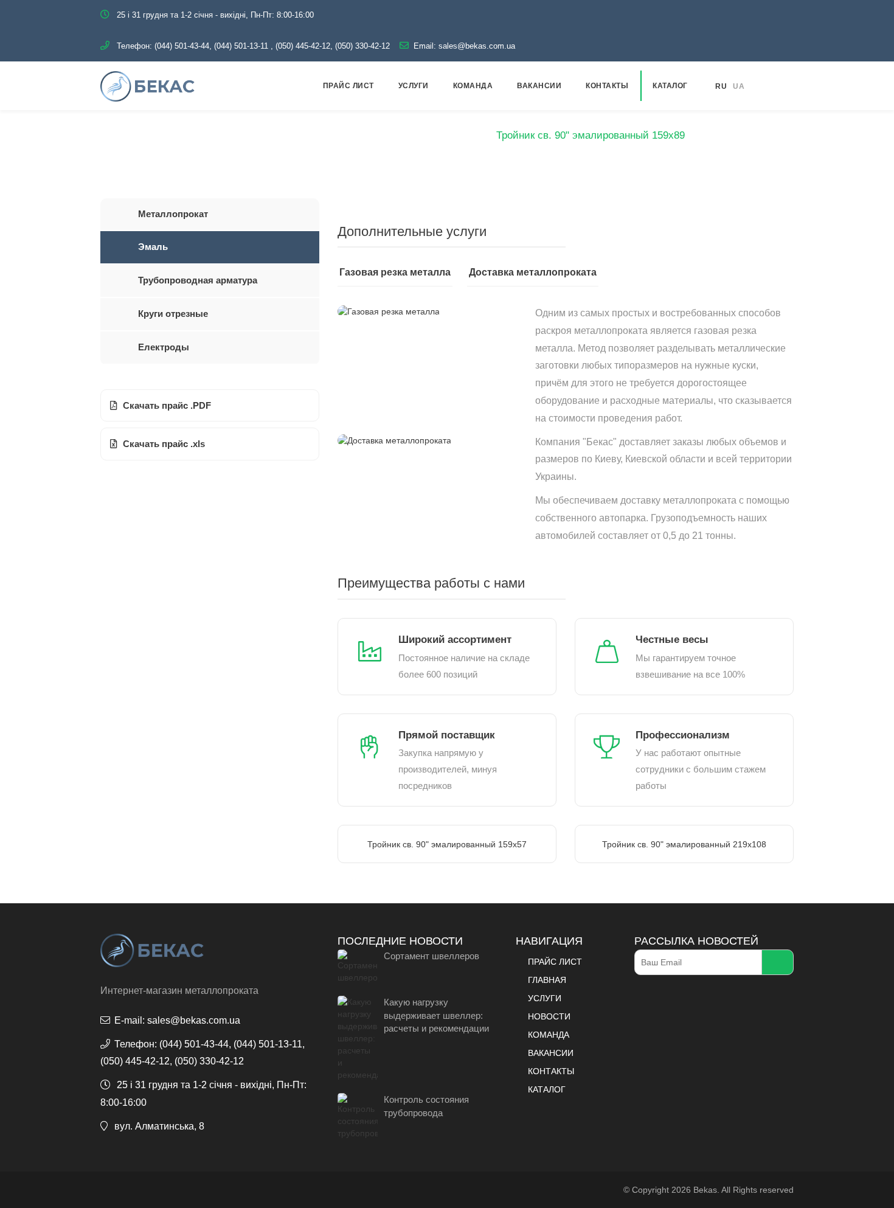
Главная (229, 135)
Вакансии (539, 86)
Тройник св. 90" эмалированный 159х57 (447, 844)
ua (738, 86)
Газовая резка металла (395, 272)
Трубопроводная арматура (197, 280)
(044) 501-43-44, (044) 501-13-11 (211, 45)
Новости (549, 1016)
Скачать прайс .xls (164, 444)
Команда (473, 86)
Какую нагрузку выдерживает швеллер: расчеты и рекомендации (436, 1015)
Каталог (670, 86)
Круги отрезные (173, 313)
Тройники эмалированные (420, 135)
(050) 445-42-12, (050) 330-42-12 (332, 45)
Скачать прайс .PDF (167, 405)
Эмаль (329, 135)
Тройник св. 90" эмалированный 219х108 (684, 844)
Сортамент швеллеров (431, 956)
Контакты (607, 86)
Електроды (163, 347)
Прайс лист (348, 86)
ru (721, 86)
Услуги (413, 86)
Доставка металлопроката (533, 272)
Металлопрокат (173, 214)
